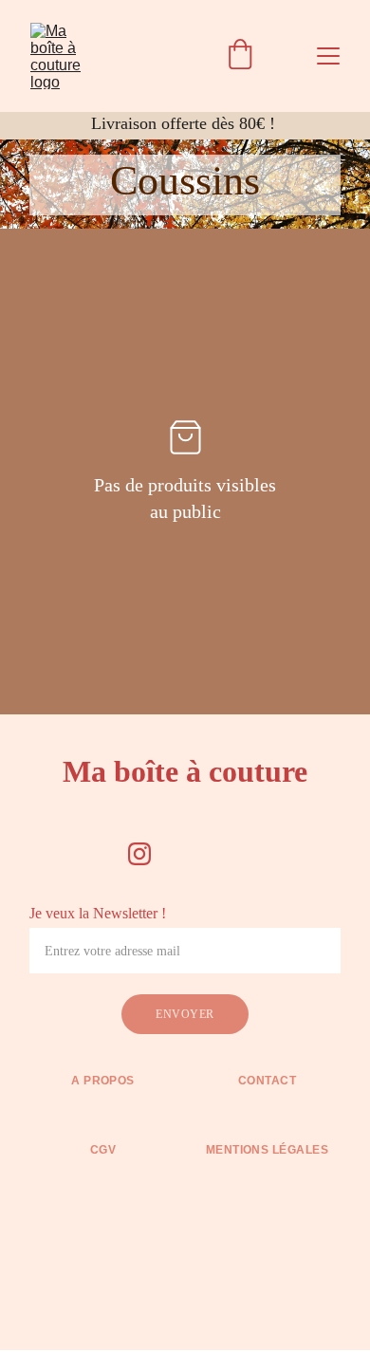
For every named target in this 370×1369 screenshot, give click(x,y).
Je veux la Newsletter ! (97, 913)
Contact (267, 1080)
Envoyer (184, 1014)
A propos (103, 1080)
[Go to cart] (240, 56)
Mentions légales (267, 1149)
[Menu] (328, 56)
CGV (103, 1149)
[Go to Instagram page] (139, 853)
